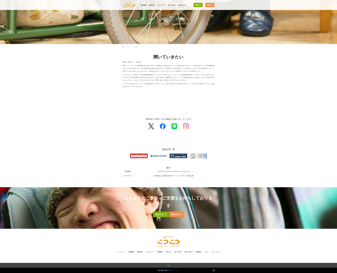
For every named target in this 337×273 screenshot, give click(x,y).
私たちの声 (171, 5)
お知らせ (168, 252)
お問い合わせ (182, 5)
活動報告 (160, 252)
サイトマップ (216, 252)
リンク (206, 252)
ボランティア (161, 5)
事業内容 (152, 5)
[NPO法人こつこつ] (129, 5)
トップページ (121, 252)
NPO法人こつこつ (174, 270)
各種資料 (198, 252)
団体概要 (143, 5)
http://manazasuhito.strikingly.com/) (178, 171)
